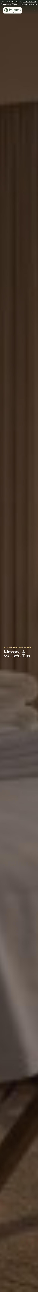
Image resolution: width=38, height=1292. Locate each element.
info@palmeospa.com (29, 4)
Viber (16, 4)
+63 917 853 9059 (29, 2)
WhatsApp (7, 4)
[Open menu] (34, 10)
